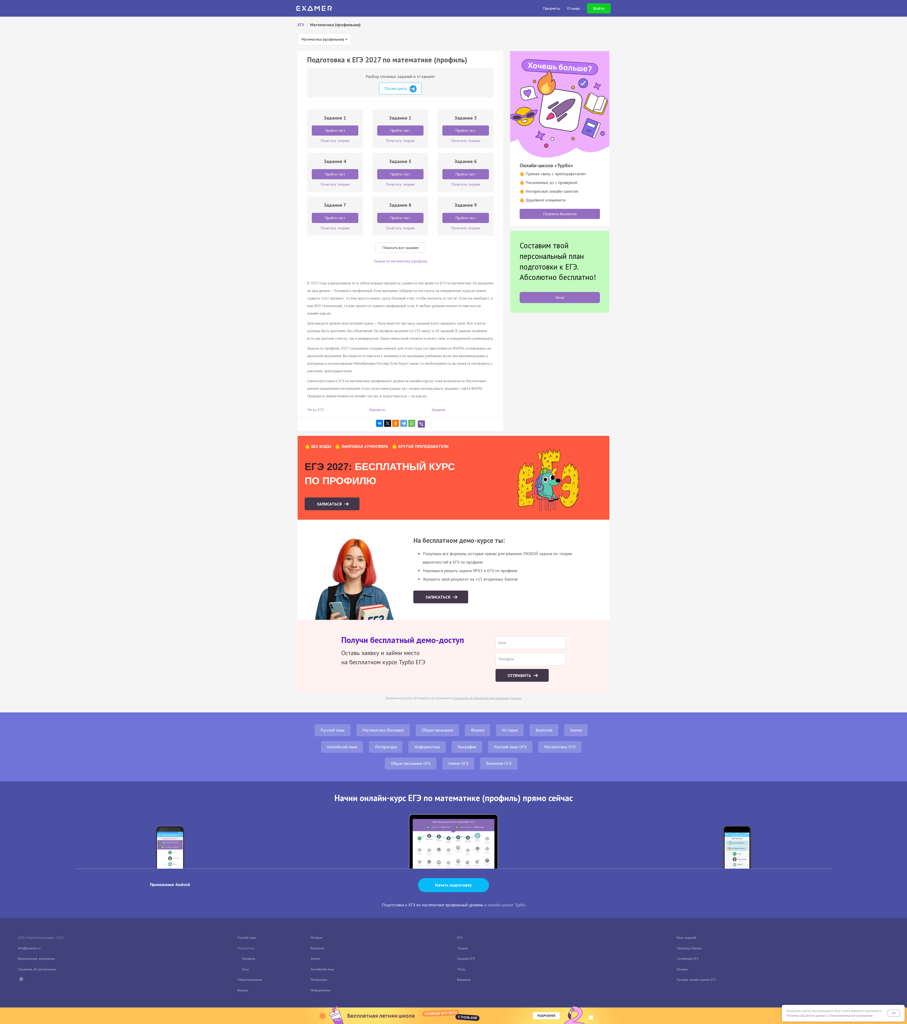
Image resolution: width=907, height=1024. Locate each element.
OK (894, 1013)
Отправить (520, 675)
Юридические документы (36, 958)
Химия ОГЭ (458, 763)
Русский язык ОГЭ (510, 747)
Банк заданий (686, 937)
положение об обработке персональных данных (487, 698)
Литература (386, 747)
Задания (438, 409)
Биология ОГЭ (499, 763)
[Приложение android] (21, 979)
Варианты (377, 409)
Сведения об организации (37, 969)
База (245, 969)
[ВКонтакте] (379, 423)
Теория (462, 948)
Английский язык (342, 747)
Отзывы (682, 969)
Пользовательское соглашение (851, 1016)
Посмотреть (396, 88)
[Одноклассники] (395, 423)
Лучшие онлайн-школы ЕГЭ (696, 979)
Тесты (461, 969)
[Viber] (421, 424)
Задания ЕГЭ (466, 958)
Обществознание (437, 730)
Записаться (330, 504)
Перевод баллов (689, 948)
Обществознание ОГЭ (411, 763)
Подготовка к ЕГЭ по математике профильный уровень (432, 905)
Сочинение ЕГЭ (687, 958)
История (510, 730)
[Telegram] (403, 423)
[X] (387, 423)
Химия (576, 730)
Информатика (427, 747)
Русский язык (333, 730)
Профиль (248, 958)
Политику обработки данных (807, 1016)
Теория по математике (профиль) (400, 261)
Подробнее (546, 1016)
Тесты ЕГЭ (315, 409)
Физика (477, 730)
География (467, 747)
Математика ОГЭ (560, 747)
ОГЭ (460, 937)
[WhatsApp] (411, 423)
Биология (543, 730)
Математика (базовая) (383, 730)
